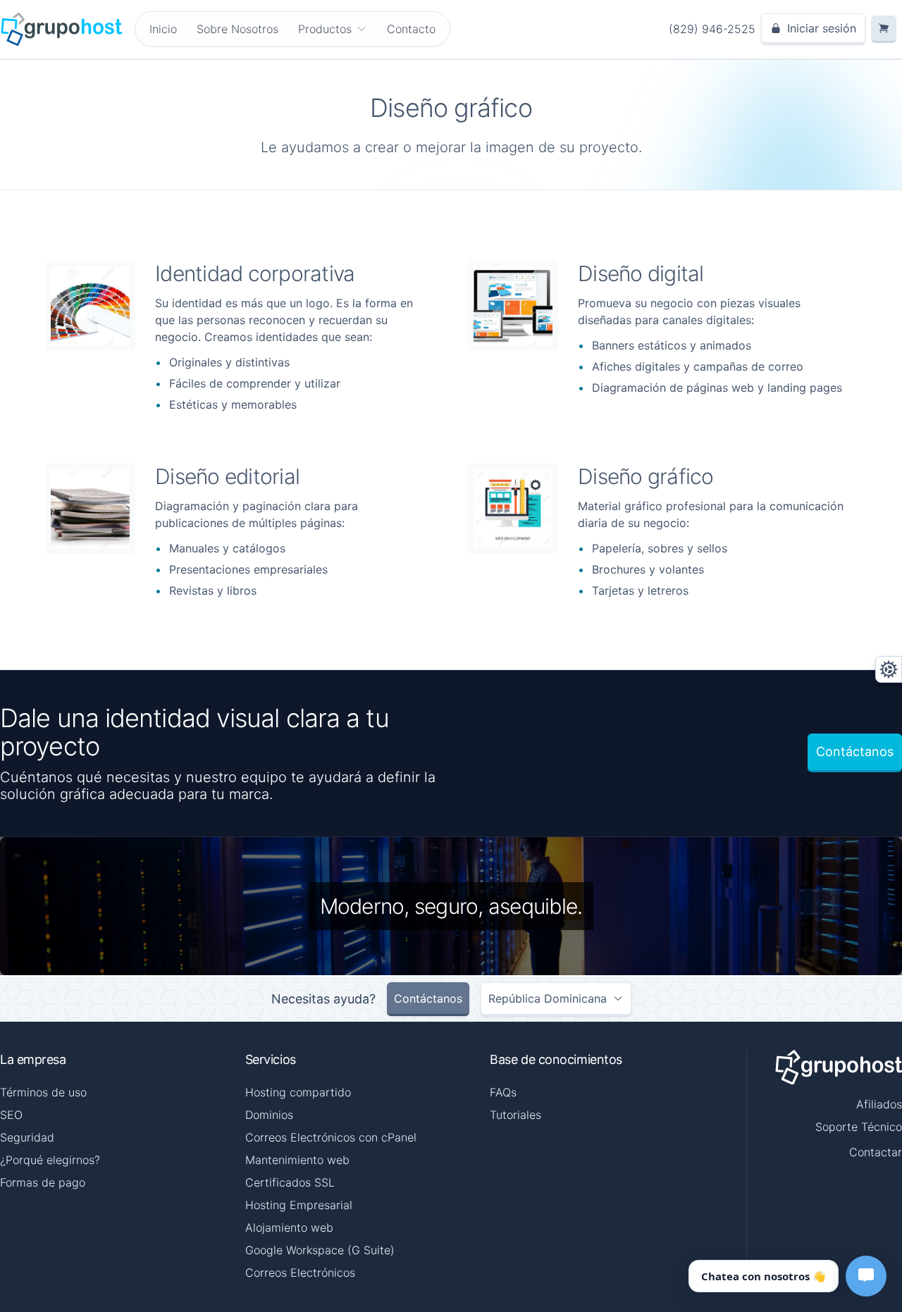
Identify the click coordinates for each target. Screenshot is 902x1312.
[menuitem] (333, 29)
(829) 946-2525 (712, 29)
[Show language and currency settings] (888, 669)
